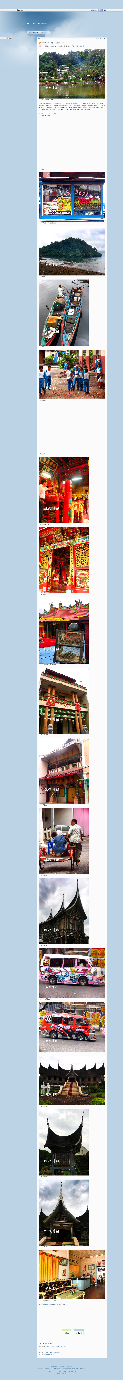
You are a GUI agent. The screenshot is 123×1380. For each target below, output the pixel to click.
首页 (29, 32)
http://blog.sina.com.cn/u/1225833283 (37, 23)
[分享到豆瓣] (48, 1344)
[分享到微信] (51, 1344)
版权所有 (64, 1374)
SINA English (75, 1368)
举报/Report (64, 1346)
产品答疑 (82, 1368)
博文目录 (35, 32)
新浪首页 (94, 10)
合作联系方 (52, 1304)
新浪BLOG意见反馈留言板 (57, 1366)
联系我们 (58, 1368)
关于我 (42, 32)
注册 (105, 10)
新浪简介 (40, 1368)
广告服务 (52, 1368)
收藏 (48, 1346)
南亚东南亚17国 (80, 46)
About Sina (47, 1368)
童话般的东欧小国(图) (50, 1354)
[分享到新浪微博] (43, 1344)
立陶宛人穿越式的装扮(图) (52, 1352)
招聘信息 (63, 1368)
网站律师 (69, 1368)
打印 (58, 1346)
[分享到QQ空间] (46, 1344)
